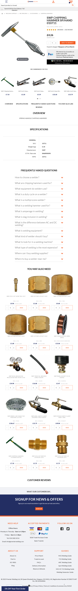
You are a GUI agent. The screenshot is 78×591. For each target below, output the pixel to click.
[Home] (2, 13)
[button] (15, 588)
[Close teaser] (29, 586)
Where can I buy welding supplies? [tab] (31, 253)
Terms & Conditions (50, 586)
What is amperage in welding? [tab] (29, 211)
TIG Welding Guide (65, 559)
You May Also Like (65, 104)
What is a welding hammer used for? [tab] (32, 205)
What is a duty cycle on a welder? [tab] (31, 194)
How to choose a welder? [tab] (27, 177)
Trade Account (39, 559)
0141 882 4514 (14, 538)
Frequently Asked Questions (43, 104)
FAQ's (39, 562)
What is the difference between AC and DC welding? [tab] (36, 223)
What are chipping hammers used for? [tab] (33, 183)
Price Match (39, 556)
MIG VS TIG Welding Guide (65, 569)
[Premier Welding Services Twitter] (68, 529)
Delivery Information (39, 566)
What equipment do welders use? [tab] (31, 188)
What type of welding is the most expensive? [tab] (36, 247)
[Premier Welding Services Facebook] (63, 529)
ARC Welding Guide (65, 562)
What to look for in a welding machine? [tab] (34, 242)
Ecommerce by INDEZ (64, 586)
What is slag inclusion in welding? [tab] (31, 216)
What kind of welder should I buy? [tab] (31, 236)
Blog (13, 565)
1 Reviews (60, 29)
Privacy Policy (38, 586)
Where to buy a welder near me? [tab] (30, 258)
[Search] (72, 5)
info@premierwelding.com (15, 541)
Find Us (13, 559)
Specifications (22, 104)
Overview (9, 104)
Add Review (69, 29)
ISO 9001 (13, 562)
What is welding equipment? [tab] (28, 230)
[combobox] (37, 5)
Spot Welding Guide (65, 566)
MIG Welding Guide (65, 556)
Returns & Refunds (39, 569)
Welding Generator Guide (65, 572)
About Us (13, 556)
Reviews (39, 107)
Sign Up (39, 509)
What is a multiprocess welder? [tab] (30, 200)
